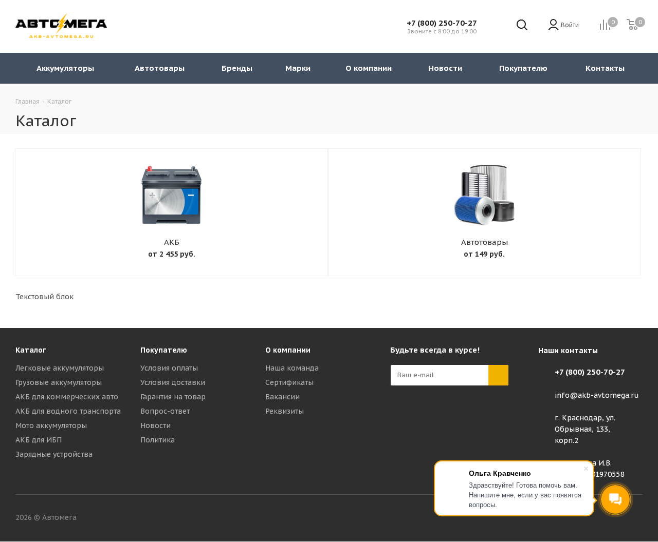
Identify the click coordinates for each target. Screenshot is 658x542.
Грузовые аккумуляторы (58, 382)
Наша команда (292, 368)
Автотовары (484, 242)
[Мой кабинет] (553, 25)
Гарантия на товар (173, 396)
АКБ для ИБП (38, 439)
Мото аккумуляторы (51, 425)
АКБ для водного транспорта (68, 411)
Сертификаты (289, 382)
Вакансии (282, 396)
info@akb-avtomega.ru (597, 395)
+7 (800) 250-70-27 (442, 23)
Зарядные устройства (54, 454)
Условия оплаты (169, 368)
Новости (155, 425)
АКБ (171, 242)
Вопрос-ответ (165, 411)
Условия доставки (172, 382)
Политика (157, 439)
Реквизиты (284, 411)
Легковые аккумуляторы (59, 368)
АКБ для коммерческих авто (66, 396)
